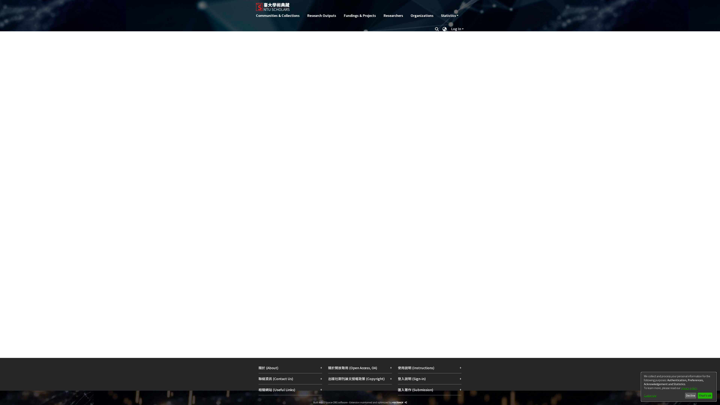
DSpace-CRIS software (335, 402)
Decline (690, 395)
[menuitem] (449, 15)
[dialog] (678, 386)
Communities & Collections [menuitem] (278, 15)
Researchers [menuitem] (393, 15)
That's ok (705, 395)
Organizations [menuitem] (422, 15)
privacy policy (689, 388)
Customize (650, 395)
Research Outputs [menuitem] (321, 15)
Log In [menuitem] (456, 28)
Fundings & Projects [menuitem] (360, 15)
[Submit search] (436, 29)
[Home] (340, 5)
